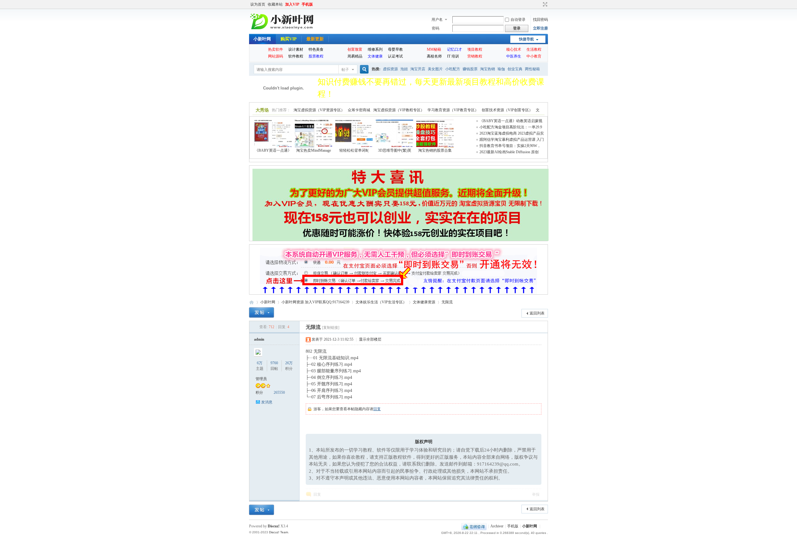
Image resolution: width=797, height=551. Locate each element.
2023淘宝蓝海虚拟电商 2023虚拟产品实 (511, 133)
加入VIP (292, 4)
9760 (274, 363)
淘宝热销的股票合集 (435, 150)
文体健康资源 (424, 302)
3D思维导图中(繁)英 (394, 150)
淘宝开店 (417, 69)
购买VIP (289, 39)
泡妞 (404, 69)
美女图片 (435, 69)
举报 (536, 494)
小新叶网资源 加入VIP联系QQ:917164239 (315, 302)
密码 (435, 28)
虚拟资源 (390, 69)
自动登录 (518, 19)
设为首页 (257, 4)
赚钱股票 (470, 69)
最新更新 (315, 39)
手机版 (307, 4)
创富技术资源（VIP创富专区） (507, 110)
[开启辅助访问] (539, 4)
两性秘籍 (532, 69)
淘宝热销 (487, 69)
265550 (279, 392)
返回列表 (537, 313)
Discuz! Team (278, 532)
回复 (377, 409)
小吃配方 (452, 69)
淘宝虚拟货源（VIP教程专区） (398, 110)
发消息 (266, 402)
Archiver (496, 526)
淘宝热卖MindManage (313, 150)
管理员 (261, 379)
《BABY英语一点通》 (273, 150)
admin (259, 339)
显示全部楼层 (370, 339)
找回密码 (540, 19)
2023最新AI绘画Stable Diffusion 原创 (509, 152)
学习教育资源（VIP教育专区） (453, 110)
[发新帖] (261, 312)
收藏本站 (275, 4)
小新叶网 (262, 39)
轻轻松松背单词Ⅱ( (354, 150)
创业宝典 (514, 69)
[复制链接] (330, 327)
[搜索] (363, 69)
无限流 (447, 302)
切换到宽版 (544, 4)
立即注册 (540, 28)
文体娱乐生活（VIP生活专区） (381, 302)
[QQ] (474, 526)
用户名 (437, 19)
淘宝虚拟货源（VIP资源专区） (319, 110)
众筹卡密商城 (359, 110)
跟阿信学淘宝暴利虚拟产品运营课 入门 (511, 139)
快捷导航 (526, 39)
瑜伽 (501, 69)
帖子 (345, 69)
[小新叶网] (283, 29)
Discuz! (274, 526)
